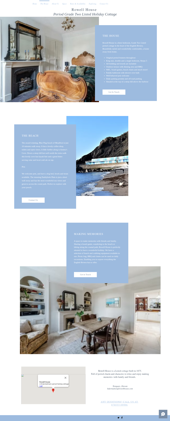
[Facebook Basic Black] (122, 418)
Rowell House (85, 9)
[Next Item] (94, 59)
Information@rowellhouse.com (120, 389)
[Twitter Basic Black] (118, 418)
